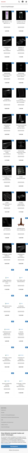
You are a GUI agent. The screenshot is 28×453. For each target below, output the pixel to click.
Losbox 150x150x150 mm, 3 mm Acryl (7, 204)
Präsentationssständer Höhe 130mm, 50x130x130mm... (21, 127)
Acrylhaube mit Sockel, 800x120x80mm (7, 49)
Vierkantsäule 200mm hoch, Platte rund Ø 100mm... (21, 75)
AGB (2, 419)
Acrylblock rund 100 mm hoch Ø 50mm (21, 22)
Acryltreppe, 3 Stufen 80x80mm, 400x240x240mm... (7, 178)
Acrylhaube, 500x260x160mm (21, 306)
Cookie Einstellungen (5, 427)
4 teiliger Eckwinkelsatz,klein (21, 177)
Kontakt (2, 412)
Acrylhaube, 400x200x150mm (7, 100)
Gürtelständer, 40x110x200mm (7, 229)
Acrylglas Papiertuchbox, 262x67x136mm (21, 204)
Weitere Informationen (14, 450)
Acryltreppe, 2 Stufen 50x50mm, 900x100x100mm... (21, 385)
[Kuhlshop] (3, 2)
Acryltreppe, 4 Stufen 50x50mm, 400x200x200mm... (7, 359)
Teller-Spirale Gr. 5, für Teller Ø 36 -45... (7, 22)
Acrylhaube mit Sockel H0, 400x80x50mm (7, 127)
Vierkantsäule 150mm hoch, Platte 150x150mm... (21, 152)
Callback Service (4, 424)
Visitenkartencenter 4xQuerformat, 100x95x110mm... (7, 333)
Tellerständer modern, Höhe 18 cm (7, 306)
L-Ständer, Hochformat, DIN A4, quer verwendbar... (21, 101)
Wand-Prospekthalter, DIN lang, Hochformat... (7, 385)
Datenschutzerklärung (5, 443)
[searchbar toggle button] (19, 2)
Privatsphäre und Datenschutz (7, 422)
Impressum (3, 410)
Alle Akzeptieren (14, 446)
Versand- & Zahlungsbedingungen (8, 415)
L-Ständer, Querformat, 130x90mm (21, 333)
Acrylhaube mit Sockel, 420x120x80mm (7, 152)
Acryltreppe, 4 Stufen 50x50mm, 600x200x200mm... (7, 256)
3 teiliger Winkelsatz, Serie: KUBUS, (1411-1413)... (7, 282)
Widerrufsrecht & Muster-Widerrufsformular (10, 417)
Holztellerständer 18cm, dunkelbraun (21, 229)
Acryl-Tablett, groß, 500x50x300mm (21, 281)
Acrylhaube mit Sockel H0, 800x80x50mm (21, 359)
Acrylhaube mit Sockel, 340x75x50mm (21, 256)
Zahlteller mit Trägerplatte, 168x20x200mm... (21, 49)
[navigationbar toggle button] (26, 2)
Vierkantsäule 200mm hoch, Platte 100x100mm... (7, 75)
